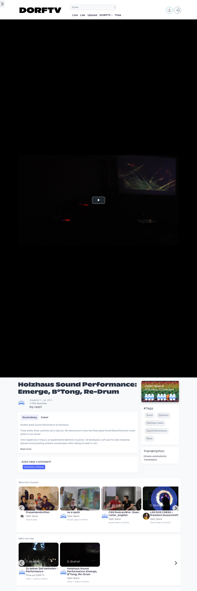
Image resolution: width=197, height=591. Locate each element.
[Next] (175, 508)
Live (75, 15)
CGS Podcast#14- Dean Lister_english (124, 514)
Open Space (154, 386)
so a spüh (73, 512)
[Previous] (21, 508)
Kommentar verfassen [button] (34, 467)
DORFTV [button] (105, 15)
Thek (118, 15)
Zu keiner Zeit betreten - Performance (42, 570)
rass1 (38, 407)
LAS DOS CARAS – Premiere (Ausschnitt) (164, 514)
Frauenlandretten (37, 512)
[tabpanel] (78, 437)
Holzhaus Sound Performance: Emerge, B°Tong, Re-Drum (82, 571)
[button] (169, 10)
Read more (25, 449)
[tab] (30, 417)
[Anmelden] (177, 10)
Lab (82, 15)
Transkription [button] (154, 451)
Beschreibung (29, 417)
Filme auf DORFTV (35, 575)
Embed (44, 417)
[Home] (41, 10)
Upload (92, 15)
